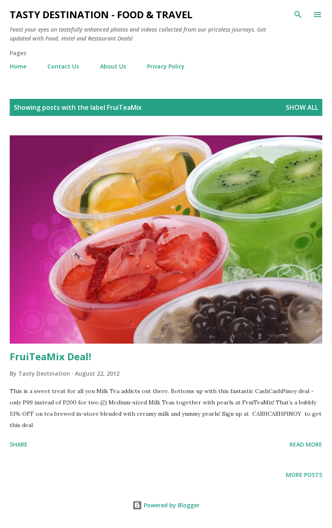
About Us (113, 66)
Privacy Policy (166, 66)
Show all (302, 107)
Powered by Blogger (171, 505)
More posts (304, 475)
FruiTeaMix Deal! (50, 356)
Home (18, 66)
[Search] (298, 14)
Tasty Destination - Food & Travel (101, 14)
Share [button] (19, 444)
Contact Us (63, 66)
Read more (305, 444)
